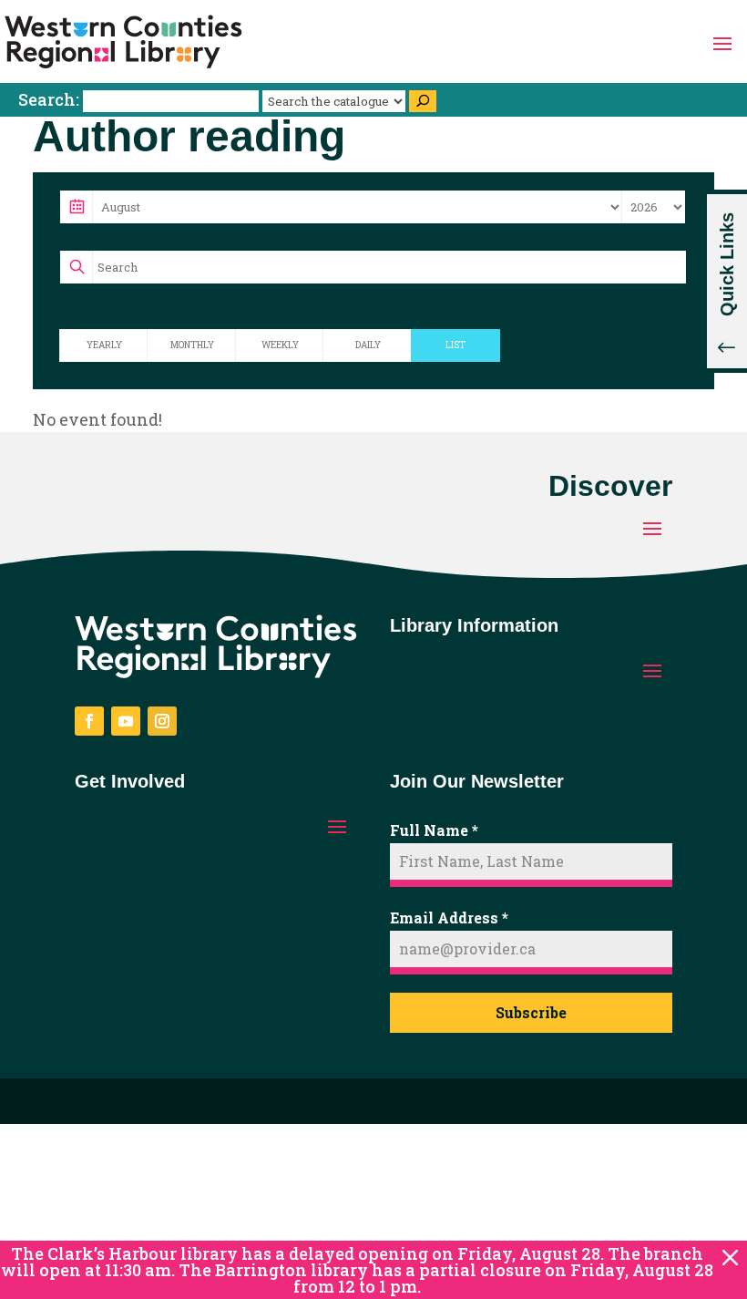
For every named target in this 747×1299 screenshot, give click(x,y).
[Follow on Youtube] (125, 721)
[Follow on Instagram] (162, 721)
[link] (123, 42)
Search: (50, 99)
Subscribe (531, 1012)
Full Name (434, 830)
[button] (722, 42)
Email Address (449, 917)
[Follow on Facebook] (89, 721)
